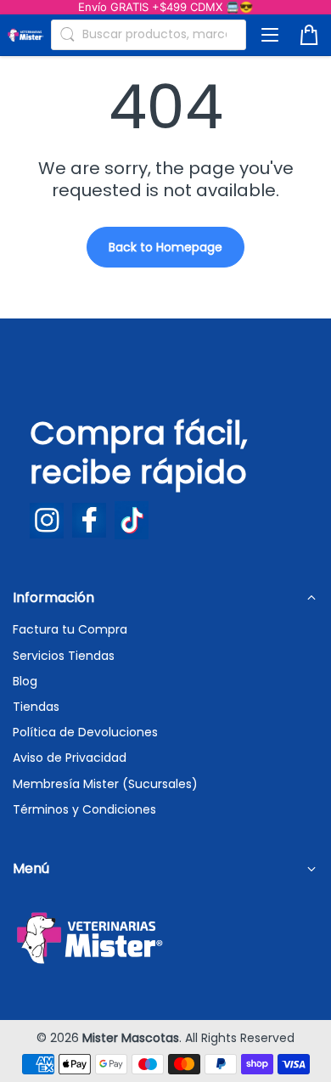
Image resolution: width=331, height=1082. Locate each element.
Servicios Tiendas (64, 655)
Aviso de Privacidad (69, 757)
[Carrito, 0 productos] (309, 35)
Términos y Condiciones (84, 809)
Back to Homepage (165, 247)
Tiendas (36, 706)
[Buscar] (67, 34)
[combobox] (148, 34)
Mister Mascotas (130, 1037)
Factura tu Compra (70, 629)
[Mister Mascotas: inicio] (25, 34)
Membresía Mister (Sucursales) (105, 783)
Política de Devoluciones (85, 732)
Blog (25, 681)
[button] (270, 35)
